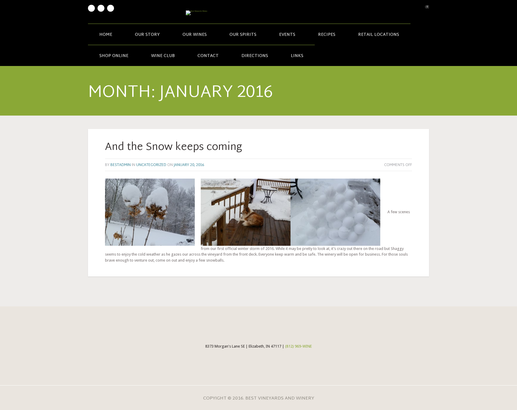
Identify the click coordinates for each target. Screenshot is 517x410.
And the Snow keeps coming (173, 147)
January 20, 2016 (189, 165)
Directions (254, 56)
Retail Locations (378, 35)
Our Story (147, 35)
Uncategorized (151, 165)
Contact (208, 56)
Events (287, 35)
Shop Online (113, 56)
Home (105, 35)
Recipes (326, 35)
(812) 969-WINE (298, 346)
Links (297, 56)
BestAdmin (120, 165)
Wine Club (163, 56)
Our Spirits (242, 35)
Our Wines (195, 35)
